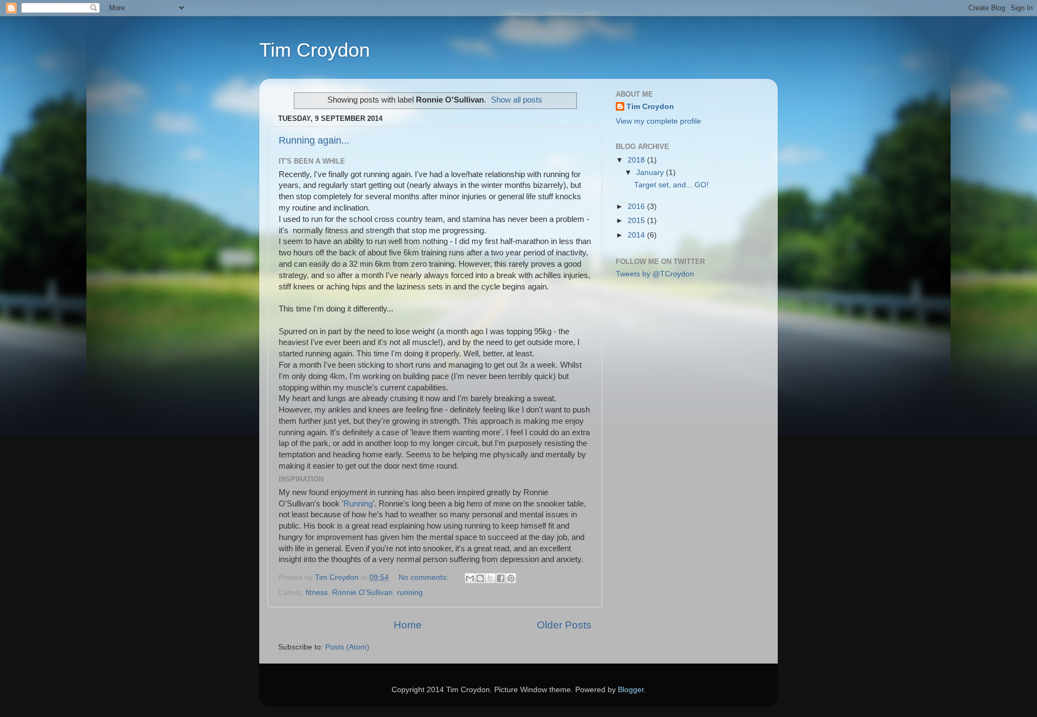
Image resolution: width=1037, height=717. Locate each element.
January (651, 172)
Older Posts (564, 625)
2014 (637, 235)
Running (358, 503)
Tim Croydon (314, 50)
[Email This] (469, 578)
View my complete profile (658, 121)
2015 (637, 221)
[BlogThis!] (480, 578)
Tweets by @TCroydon (655, 274)
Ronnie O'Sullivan (362, 593)
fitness (317, 593)
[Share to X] (490, 578)
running (410, 593)
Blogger (631, 690)
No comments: (424, 577)
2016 (637, 206)
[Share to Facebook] (500, 578)
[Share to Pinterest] (511, 578)
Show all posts (516, 100)
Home (408, 625)
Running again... (314, 140)
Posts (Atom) (347, 647)
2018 (637, 160)
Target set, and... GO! (671, 185)
